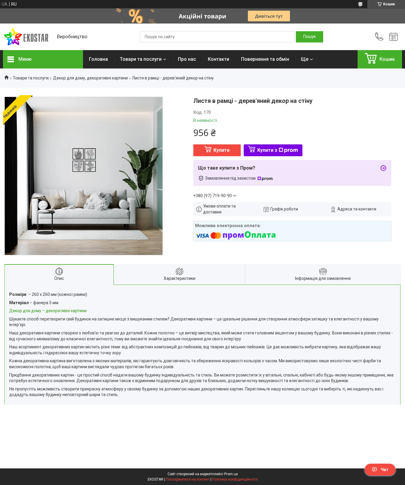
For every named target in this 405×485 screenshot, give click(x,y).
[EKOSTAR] (26, 37)
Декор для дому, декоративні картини (90, 78)
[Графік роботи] (393, 37)
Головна (98, 59)
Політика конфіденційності (235, 479)
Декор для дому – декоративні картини (48, 310)
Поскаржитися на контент (188, 479)
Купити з (267, 150)
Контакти (218, 59)
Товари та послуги (141, 59)
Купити (221, 150)
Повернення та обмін (265, 59)
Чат (384, 469)
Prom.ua (231, 474)
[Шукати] (309, 36)
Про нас (187, 59)
